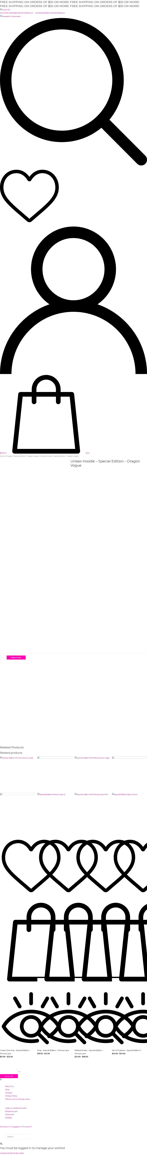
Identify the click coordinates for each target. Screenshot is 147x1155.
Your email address (8, 1072)
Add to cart (16, 657)
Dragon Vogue (33, 456)
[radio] (76, 601)
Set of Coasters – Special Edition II (126, 1050)
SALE (62, 13)
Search (3, 1137)
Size (2, 598)
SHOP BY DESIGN (8, 13)
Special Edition (20, 456)
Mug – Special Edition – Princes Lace (53, 1050)
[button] (31, 1047)
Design (9, 456)
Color (3, 631)
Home (2, 456)
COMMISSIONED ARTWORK (47, 13)
